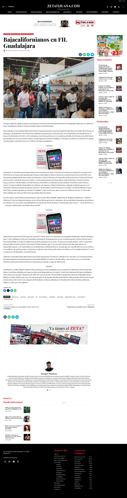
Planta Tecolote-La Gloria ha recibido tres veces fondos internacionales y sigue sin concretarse (106, 110)
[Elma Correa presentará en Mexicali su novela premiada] (27, 428)
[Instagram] (111, 7)
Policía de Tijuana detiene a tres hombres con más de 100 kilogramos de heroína (106, 88)
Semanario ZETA (8, 299)
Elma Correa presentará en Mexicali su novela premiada (13, 427)
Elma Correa (31, 297)
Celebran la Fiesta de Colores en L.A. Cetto (105, 78)
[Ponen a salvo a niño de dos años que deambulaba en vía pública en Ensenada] (119, 99)
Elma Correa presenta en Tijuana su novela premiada (13, 417)
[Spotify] (115, 7)
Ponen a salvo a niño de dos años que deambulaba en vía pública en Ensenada (106, 99)
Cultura (7, 34)
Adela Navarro (14, 297)
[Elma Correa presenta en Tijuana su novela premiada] (27, 419)
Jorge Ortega (60, 297)
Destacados (15, 34)
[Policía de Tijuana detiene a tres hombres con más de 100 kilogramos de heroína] (119, 88)
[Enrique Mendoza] (4, 50)
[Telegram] (92, 54)
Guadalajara (52, 297)
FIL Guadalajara (43, 297)
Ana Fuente (23, 297)
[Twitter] (118, 7)
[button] (123, 7)
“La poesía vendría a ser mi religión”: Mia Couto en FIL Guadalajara (21, 307)
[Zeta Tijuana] (63, 6)
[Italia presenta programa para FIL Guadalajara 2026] (27, 410)
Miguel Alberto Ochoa (70, 297)
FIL (36, 297)
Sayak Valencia (81, 297)
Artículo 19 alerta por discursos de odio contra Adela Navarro (13, 436)
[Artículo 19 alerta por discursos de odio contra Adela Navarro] (27, 437)
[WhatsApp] (84, 54)
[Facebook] (107, 7)
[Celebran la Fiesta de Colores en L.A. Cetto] (119, 79)
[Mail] (47, 389)
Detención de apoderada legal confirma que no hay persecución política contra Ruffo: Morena (106, 68)
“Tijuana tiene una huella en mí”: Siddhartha (80, 307)
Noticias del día (27, 34)
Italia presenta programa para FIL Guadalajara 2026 (13, 408)
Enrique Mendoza (13, 50)
